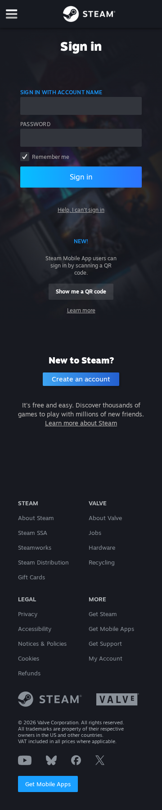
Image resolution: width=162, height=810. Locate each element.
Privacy (27, 613)
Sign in (81, 176)
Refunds (29, 673)
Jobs (95, 532)
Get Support (105, 643)
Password (35, 124)
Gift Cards (31, 577)
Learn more (81, 310)
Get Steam (103, 613)
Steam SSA (32, 532)
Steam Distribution (43, 562)
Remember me (50, 156)
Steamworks (34, 547)
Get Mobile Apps (48, 784)
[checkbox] (24, 156)
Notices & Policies (42, 643)
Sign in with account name (61, 92)
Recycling (102, 562)
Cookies (28, 658)
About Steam (36, 517)
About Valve (105, 517)
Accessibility (34, 628)
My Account (105, 658)
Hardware (102, 547)
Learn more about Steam (81, 423)
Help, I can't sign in (81, 209)
